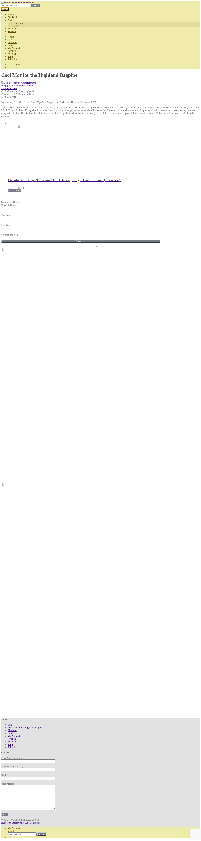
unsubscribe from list (100, 247)
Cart (16, 25)
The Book (13, 17)
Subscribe (12, 59)
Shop (10, 56)
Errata (11, 45)
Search (35, 6)
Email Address (9, 205)
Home (11, 14)
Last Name (6, 225)
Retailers (12, 31)
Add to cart (14, 190)
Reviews (12, 28)
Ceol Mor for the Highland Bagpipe (25, 727)
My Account (14, 48)
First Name (6, 215)
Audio (11, 20)
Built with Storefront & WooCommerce (20, 822)
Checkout (18, 23)
